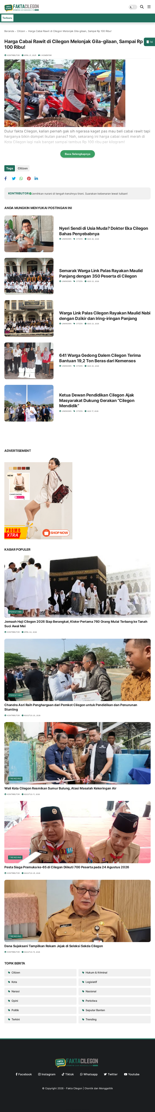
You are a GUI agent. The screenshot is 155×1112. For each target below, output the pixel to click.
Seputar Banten (95, 1010)
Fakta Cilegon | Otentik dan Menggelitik (89, 1088)
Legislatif (91, 981)
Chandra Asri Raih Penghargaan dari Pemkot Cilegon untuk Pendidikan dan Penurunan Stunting (70, 707)
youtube (134, 1074)
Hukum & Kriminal (96, 972)
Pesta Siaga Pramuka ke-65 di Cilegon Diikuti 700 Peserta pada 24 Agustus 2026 (66, 867)
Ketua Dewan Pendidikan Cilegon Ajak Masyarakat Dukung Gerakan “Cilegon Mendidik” (96, 400)
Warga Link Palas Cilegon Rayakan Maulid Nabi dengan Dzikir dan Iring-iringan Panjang (104, 316)
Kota (14, 981)
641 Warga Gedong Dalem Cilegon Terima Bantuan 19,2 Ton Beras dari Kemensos (100, 358)
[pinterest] (30, 178)
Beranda (9, 31)
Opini (14, 1000)
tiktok (69, 1074)
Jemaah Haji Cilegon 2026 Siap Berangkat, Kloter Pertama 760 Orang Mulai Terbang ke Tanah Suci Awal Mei (75, 624)
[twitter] (15, 178)
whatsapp (91, 1074)
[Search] (142, 7)
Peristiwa (15, 611)
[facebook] (7, 178)
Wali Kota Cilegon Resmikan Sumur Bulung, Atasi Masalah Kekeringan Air (60, 788)
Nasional (90, 991)
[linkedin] (38, 178)
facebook (25, 1074)
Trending (15, 778)
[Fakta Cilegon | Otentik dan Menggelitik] (22, 10)
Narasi (15, 991)
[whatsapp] (22, 178)
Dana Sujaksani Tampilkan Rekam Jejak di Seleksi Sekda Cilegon (53, 946)
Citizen (21, 31)
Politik (15, 1010)
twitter (113, 1074)
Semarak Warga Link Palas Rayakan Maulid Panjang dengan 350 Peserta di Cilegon (101, 273)
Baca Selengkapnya (77, 153)
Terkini (15, 1019)
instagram (48, 1074)
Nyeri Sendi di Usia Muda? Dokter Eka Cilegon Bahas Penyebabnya (103, 231)
